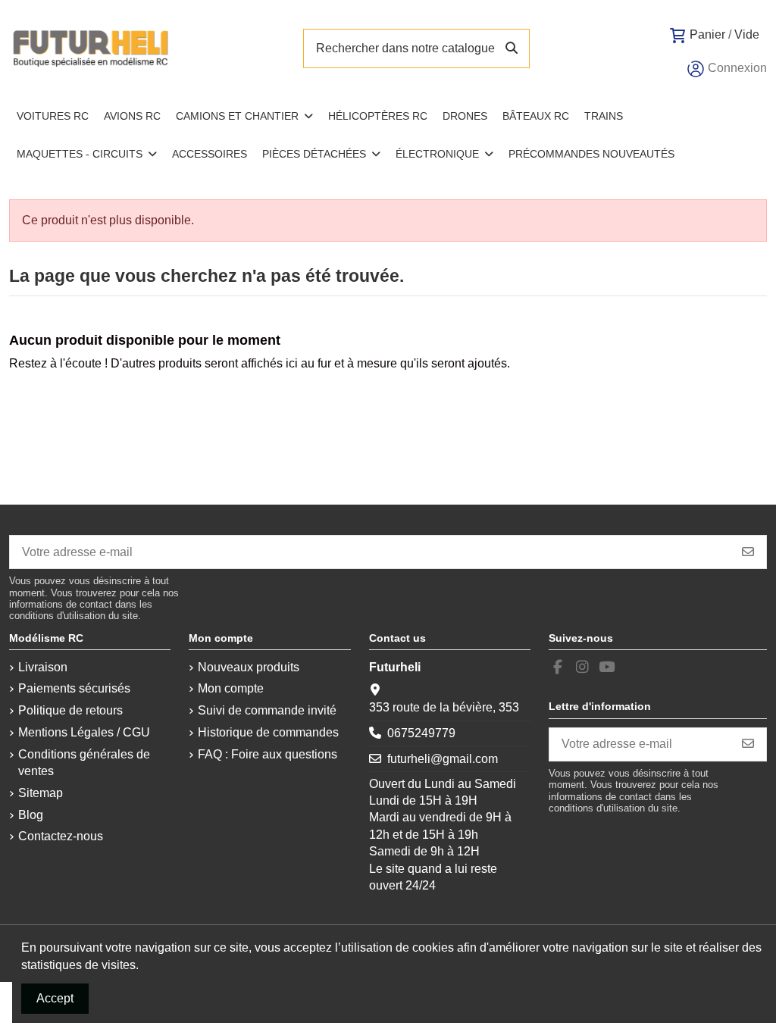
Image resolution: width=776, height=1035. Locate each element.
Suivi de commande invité (267, 710)
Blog (30, 814)
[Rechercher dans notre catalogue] (511, 48)
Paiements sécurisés (74, 688)
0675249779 (421, 733)
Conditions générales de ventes (84, 762)
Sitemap (40, 792)
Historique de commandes (268, 732)
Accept (55, 998)
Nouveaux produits (248, 667)
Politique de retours (70, 710)
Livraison (42, 667)
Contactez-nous (60, 836)
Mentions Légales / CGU (84, 732)
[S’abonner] (748, 552)
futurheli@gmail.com (442, 758)
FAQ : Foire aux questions (267, 754)
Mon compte (231, 688)
